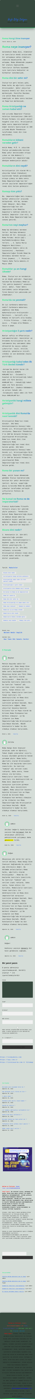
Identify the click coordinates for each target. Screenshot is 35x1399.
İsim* (4, 1001)
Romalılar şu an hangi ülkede (12, 609)
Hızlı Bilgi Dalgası (17, 19)
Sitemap (29, 1062)
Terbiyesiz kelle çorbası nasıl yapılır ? (15, 1124)
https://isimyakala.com (10, 1057)
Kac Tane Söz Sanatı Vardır (16, 639)
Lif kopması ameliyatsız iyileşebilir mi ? (16, 1110)
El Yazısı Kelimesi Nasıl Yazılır (13, 1291)
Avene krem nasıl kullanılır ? (12, 1114)
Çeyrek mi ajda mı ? (8, 1105)
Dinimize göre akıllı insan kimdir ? (14, 1101)
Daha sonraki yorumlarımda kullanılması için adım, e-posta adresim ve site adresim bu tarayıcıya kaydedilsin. (17, 1031)
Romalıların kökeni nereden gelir (14, 617)
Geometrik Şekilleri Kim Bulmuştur (13, 1286)
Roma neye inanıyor (9, 606)
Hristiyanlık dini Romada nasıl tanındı (16, 588)
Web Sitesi (5, 1018)
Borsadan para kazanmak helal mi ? (13, 1087)
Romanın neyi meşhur (9, 620)
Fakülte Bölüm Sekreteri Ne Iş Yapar (14, 1276)
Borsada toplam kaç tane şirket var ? (14, 1119)
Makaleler (13, 568)
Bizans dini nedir (9, 573)
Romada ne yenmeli (24, 606)
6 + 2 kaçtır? (7, 1037)
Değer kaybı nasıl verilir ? (11, 1128)
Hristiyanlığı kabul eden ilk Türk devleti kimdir (14, 580)
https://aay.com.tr (9, 1060)
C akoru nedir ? (7, 1096)
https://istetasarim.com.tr (12, 1062)
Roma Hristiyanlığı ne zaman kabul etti (16, 602)
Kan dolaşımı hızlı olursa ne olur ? (14, 1091)
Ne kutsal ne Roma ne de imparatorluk (15, 592)
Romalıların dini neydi (10, 613)
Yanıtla (15, 734)
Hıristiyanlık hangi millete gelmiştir (16, 576)
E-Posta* (5, 1010)
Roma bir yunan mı (9, 595)
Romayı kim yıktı (24, 620)
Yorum (4, 980)
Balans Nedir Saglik (13, 633)
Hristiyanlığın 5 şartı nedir (12, 585)
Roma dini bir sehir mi (10, 599)
